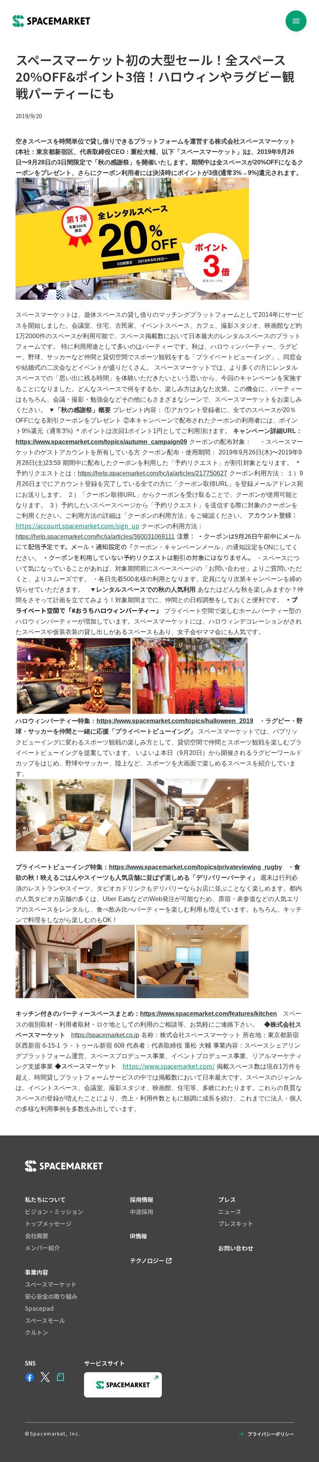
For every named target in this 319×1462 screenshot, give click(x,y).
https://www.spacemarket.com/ (169, 1066)
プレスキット (235, 1223)
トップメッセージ (48, 1223)
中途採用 (141, 1211)
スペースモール (45, 1320)
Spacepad (39, 1308)
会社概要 (36, 1235)
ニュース (229, 1211)
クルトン (36, 1332)
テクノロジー (147, 1260)
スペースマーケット (51, 1284)
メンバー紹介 (42, 1248)
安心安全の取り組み (51, 1296)
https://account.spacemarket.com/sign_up (77, 525)
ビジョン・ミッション (54, 1211)
